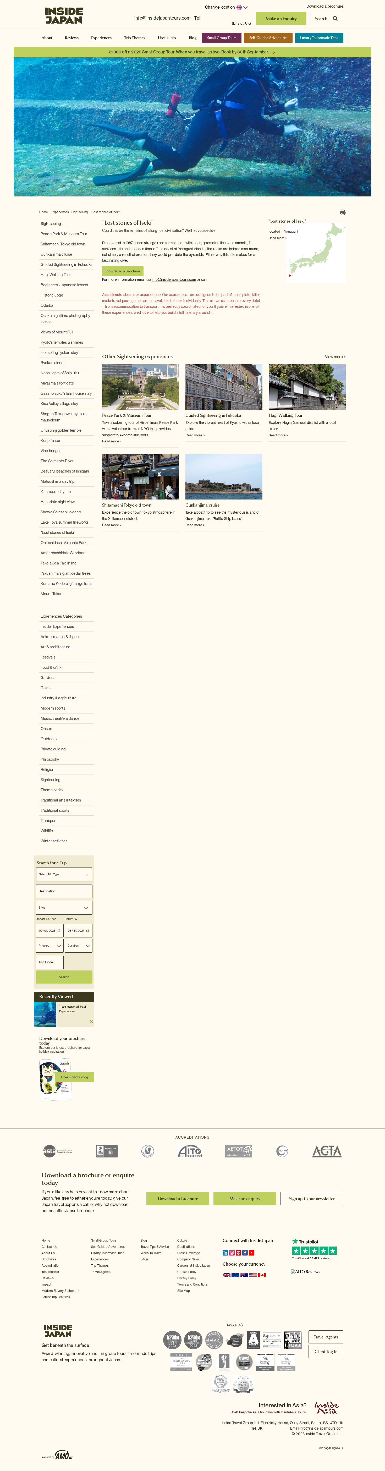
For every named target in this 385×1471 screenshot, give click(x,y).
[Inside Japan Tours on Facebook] (245, 1253)
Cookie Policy (186, 1272)
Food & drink (51, 667)
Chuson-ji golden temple (61, 430)
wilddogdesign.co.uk (331, 1448)
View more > (335, 356)
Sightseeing (80, 212)
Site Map (183, 1291)
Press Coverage (188, 1253)
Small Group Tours (221, 37)
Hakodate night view (58, 502)
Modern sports (53, 708)
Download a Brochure (123, 271)
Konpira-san (51, 440)
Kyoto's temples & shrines (62, 342)
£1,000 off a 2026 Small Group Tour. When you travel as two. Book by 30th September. (189, 52)
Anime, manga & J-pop (60, 636)
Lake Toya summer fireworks (65, 522)
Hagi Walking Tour (56, 274)
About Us (48, 1253)
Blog (193, 38)
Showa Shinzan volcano (61, 512)
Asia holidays (262, 1412)
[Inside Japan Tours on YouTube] (251, 1253)
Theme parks (52, 790)
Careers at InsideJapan (193, 1265)
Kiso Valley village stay (59, 403)
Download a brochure (324, 6)
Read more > (278, 238)
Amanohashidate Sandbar (63, 553)
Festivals (48, 657)
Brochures (49, 1259)
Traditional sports (55, 810)
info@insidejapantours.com (162, 18)
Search (321, 18)
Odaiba (47, 305)
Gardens (48, 677)
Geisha (47, 687)
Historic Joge (52, 295)
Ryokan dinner (53, 362)
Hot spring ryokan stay (59, 352)
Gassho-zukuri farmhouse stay (66, 393)
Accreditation (51, 1265)
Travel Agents (101, 1272)
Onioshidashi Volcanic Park (63, 542)
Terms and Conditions (192, 1284)
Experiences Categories (61, 616)
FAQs (144, 1259)
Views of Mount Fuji (57, 332)
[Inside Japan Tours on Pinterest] (238, 1253)
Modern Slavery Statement (60, 1291)
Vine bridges (51, 450)
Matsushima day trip (57, 481)
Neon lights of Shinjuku (60, 373)
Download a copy (75, 1077)
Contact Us (49, 1247)
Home (43, 212)
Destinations (186, 1247)
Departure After (46, 919)
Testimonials (50, 1272)
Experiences (101, 38)
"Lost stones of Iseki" (105, 212)
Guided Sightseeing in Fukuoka (66, 264)
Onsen (46, 728)
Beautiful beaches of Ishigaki (65, 471)
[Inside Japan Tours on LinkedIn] (225, 1253)
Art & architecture (55, 647)
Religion (47, 769)
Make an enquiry (245, 1198)
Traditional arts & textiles (61, 800)
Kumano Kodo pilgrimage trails (66, 583)
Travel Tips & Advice (155, 1247)
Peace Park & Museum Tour (64, 234)
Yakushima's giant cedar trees (66, 573)
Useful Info (167, 38)
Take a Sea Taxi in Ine (58, 563)
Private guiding (53, 749)
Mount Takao (51, 593)
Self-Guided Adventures (268, 37)
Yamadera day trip (56, 491)
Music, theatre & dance (60, 718)
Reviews (72, 38)
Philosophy (50, 759)
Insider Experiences (57, 626)
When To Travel (151, 1253)
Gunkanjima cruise (56, 254)
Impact (46, 1284)
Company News (188, 1259)
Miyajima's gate (57, 383)
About (47, 38)
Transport (49, 820)
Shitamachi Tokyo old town (63, 244)
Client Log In (326, 1351)
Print (343, 212)
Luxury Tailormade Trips (319, 37)
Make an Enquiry (281, 18)
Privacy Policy (186, 1278)
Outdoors (49, 739)
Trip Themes (134, 38)
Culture (182, 1240)
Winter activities (54, 841)
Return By (71, 919)
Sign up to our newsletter (312, 1198)
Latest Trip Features (56, 1297)
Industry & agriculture (58, 698)
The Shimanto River (57, 461)
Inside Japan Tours (64, 14)
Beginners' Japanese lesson (64, 285)
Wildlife (47, 830)
